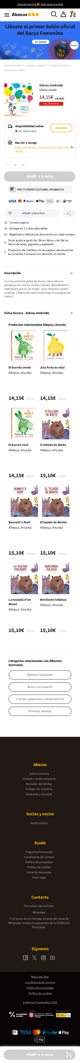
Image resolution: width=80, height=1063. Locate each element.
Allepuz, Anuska (48, 89)
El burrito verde (20, 367)
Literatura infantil (36, 65)
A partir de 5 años (59, 65)
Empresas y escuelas (39, 794)
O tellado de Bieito (53, 445)
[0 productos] (73, 16)
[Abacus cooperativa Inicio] (26, 16)
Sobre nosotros (39, 774)
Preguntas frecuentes (38, 852)
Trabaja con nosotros (39, 789)
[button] (63, 14)
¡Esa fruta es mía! (52, 367)
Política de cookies (39, 867)
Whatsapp (39, 912)
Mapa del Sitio (40, 977)
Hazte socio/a (39, 823)
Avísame (61, 128)
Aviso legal (39, 877)
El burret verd (18, 445)
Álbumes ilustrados (14, 70)
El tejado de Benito (53, 522)
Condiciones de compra (39, 857)
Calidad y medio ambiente (39, 779)
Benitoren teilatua (53, 600)
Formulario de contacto (39, 906)
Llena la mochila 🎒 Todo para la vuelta (40, 4)
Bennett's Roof (19, 522)
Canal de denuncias (39, 872)
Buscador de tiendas (39, 784)
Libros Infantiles (13, 65)
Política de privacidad (38, 862)
